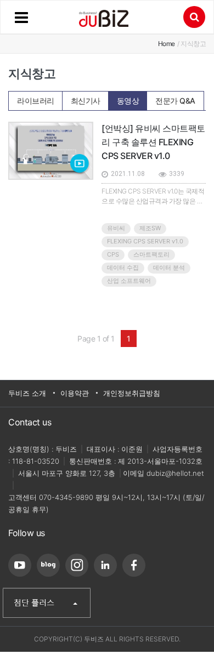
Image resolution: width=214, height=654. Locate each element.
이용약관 (74, 393)
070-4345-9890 (66, 497)
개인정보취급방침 (131, 393)
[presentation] (35, 97)
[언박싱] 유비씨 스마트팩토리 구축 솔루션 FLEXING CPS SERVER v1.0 (153, 142)
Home (166, 43)
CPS (113, 254)
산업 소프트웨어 (129, 281)
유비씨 (116, 228)
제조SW (150, 228)
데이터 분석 (169, 267)
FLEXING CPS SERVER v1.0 (145, 241)
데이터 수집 (123, 267)
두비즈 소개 (27, 393)
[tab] (35, 100)
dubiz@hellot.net (175, 473)
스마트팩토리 (151, 254)
